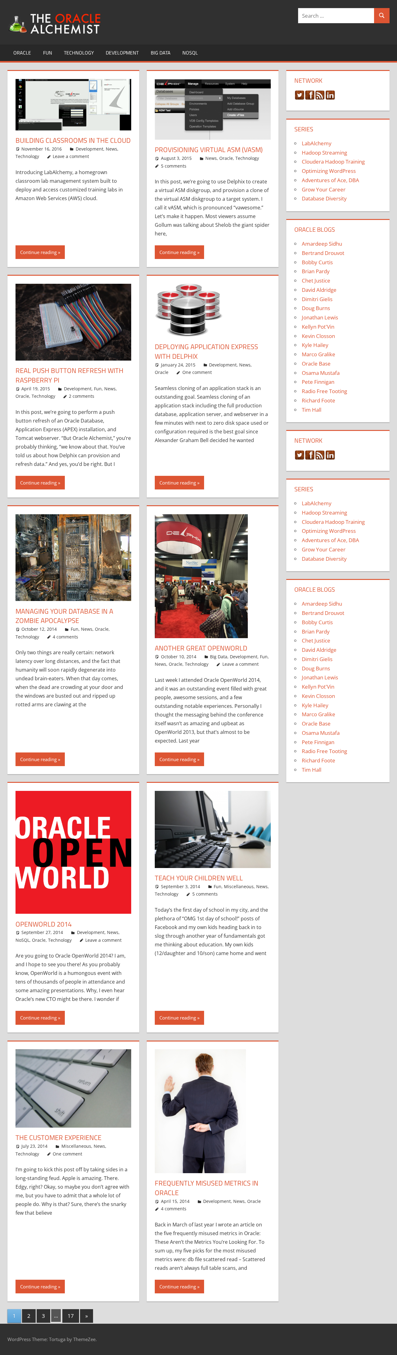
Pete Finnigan (318, 381)
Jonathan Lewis (320, 317)
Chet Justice (316, 280)
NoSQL (190, 52)
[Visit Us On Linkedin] (330, 98)
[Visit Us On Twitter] (299, 98)
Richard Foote (318, 400)
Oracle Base (316, 363)
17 (71, 1315)
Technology (79, 52)
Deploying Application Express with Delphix (206, 351)
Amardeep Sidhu (322, 243)
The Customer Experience (58, 1137)
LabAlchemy (317, 143)
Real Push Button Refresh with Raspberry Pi (69, 375)
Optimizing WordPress (329, 170)
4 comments (65, 637)
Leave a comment (71, 156)
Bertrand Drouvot (323, 253)
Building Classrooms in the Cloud (73, 140)
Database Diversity (324, 198)
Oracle (22, 52)
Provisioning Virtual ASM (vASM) (209, 149)
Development (122, 52)
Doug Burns (316, 308)
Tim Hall (311, 409)
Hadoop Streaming (324, 152)
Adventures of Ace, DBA (330, 180)
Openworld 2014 (44, 924)
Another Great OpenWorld (201, 648)
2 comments (81, 396)
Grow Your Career (324, 189)
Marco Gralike (318, 354)
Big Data (161, 52)
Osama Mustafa (321, 372)
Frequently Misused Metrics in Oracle (206, 1188)
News (111, 149)
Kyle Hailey (315, 345)
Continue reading (38, 252)
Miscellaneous (239, 886)
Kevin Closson (318, 336)
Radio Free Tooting (324, 391)
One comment (197, 372)
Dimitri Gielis (317, 299)
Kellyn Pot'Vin (318, 326)
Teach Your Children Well (199, 878)
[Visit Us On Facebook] (310, 98)
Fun (47, 52)
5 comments (173, 166)
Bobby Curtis (317, 262)
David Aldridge (319, 289)
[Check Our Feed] (320, 98)
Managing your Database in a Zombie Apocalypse (64, 616)
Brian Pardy (316, 271)
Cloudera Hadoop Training (333, 161)
